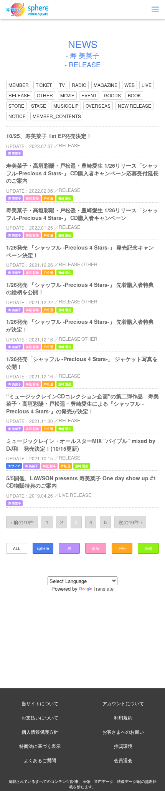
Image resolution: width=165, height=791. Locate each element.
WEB (129, 85)
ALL (16, 548)
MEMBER (18, 85)
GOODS (112, 95)
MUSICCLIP (66, 105)
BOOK (134, 95)
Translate (103, 588)
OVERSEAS (98, 105)
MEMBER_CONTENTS (57, 116)
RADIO (79, 85)
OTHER (45, 95)
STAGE (38, 105)
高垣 (95, 548)
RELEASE (19, 95)
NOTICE (17, 116)
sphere (43, 548)
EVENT (89, 95)
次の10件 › (130, 522)
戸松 (122, 548)
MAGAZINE (105, 85)
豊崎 (148, 548)
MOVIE (67, 95)
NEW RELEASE (134, 105)
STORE (16, 105)
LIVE (147, 85)
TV (62, 85)
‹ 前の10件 (22, 522)
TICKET (44, 85)
